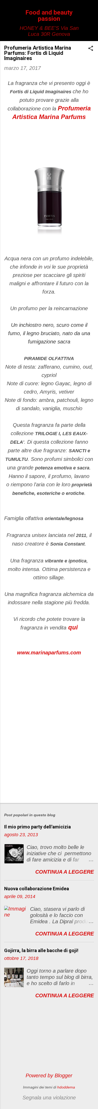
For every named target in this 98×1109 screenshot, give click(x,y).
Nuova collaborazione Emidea (36, 888)
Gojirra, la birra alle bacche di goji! (41, 950)
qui (73, 627)
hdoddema (66, 1087)
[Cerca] (91, 14)
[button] (91, 49)
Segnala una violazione (49, 1097)
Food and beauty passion (49, 15)
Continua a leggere (64, 872)
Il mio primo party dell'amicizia (37, 826)
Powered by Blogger (49, 1075)
